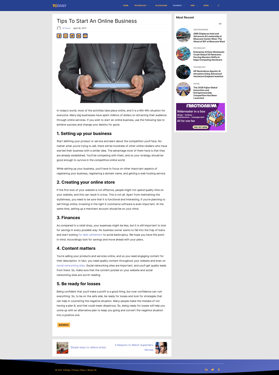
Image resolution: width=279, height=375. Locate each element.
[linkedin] (78, 35)
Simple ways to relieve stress (88, 347)
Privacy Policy (79, 370)
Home (125, 5)
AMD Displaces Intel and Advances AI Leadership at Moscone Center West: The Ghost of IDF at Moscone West (209, 37)
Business (177, 5)
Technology (140, 5)
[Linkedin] (206, 369)
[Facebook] (219, 369)
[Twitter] (212, 369)
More (206, 5)
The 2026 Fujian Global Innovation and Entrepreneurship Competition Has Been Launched (205, 92)
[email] (85, 35)
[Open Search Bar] (218, 5)
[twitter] (72, 35)
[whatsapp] (65, 35)
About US (91, 370)
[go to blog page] (220, 23)
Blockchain (161, 5)
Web (193, 5)
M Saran (66, 28)
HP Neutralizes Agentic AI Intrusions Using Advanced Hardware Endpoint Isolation (208, 74)
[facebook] (59, 35)
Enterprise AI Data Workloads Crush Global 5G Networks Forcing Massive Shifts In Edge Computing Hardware (208, 56)
